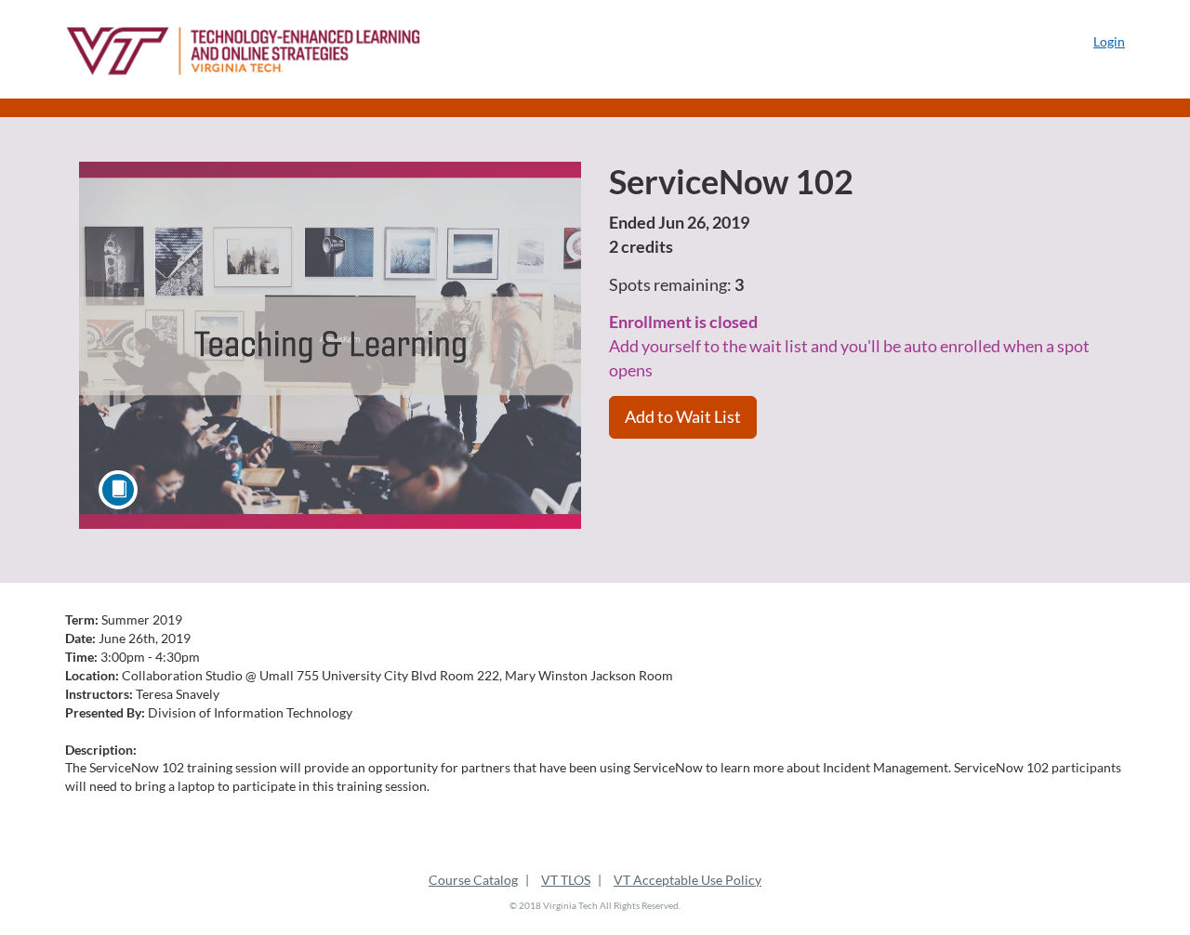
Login (1109, 41)
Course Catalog (473, 880)
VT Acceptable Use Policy (687, 880)
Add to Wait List (683, 416)
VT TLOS (565, 880)
